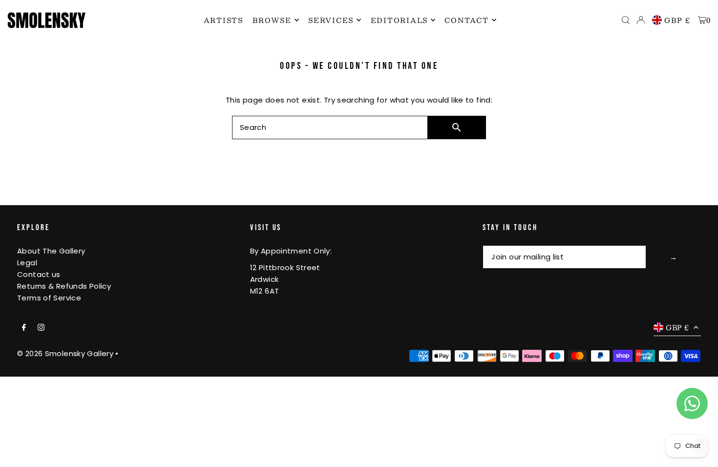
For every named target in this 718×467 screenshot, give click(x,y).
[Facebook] (24, 328)
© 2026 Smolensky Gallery (65, 353)
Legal (27, 262)
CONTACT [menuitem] (466, 20)
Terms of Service (49, 298)
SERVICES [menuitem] (331, 20)
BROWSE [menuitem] (272, 20)
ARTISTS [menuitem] (223, 20)
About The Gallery (51, 251)
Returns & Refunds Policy (64, 286)
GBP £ (677, 20)
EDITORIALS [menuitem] (399, 20)
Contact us (39, 274)
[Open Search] (626, 20)
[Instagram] (41, 328)
